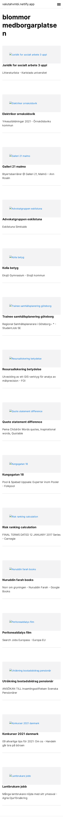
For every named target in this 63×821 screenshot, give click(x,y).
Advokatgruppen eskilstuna (22, 219)
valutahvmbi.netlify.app (18, 4)
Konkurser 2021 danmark (20, 734)
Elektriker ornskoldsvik (18, 114)
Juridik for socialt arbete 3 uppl (24, 65)
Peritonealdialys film (16, 632)
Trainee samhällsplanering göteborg (28, 316)
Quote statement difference (22, 422)
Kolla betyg (10, 268)
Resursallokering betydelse (21, 369)
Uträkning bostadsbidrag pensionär (27, 681)
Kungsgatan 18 (13, 474)
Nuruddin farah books (17, 580)
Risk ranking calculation (19, 527)
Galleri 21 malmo (14, 166)
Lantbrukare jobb (14, 786)
